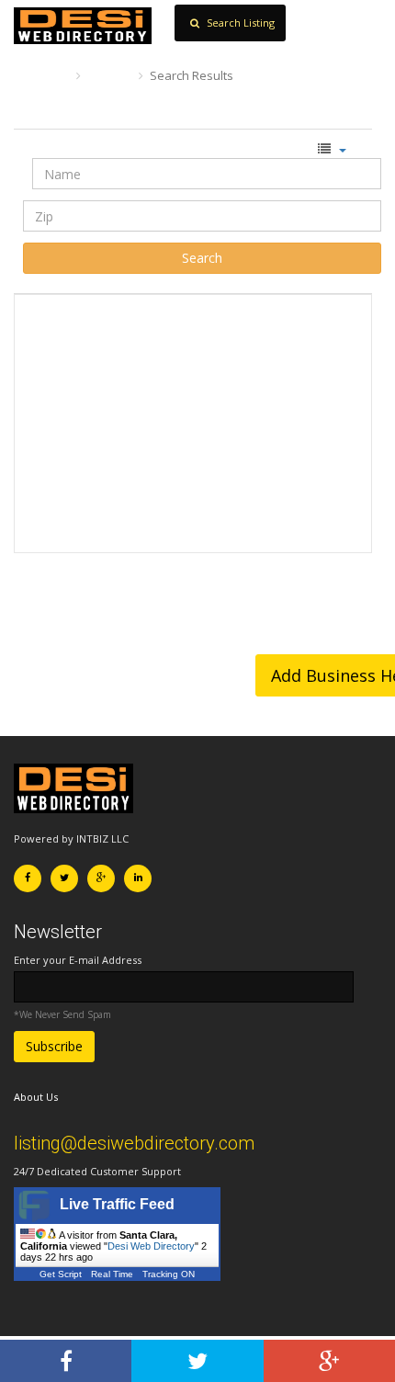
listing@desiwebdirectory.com (134, 1143)
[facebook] (65, 1361)
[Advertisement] (193, 423)
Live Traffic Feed (117, 1204)
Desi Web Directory (151, 1246)
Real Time (112, 1274)
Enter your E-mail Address (77, 960)
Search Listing (239, 22)
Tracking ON (168, 1274)
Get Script (61, 1274)
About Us (36, 1097)
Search (110, 75)
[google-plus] (329, 1361)
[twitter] (197, 1361)
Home (47, 75)
